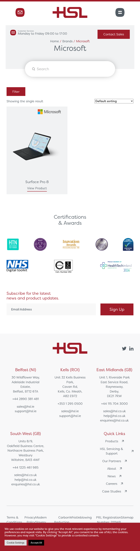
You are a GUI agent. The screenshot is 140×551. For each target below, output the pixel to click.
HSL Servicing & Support (111, 451)
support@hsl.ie (25, 411)
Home (54, 41)
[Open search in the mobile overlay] (70, 69)
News (112, 476)
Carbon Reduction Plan (61, 522)
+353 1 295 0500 (70, 403)
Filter (16, 91)
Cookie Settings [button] (15, 542)
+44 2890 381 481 (25, 399)
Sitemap (127, 517)
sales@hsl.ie (25, 406)
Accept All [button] (36, 542)
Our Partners (111, 461)
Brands (67, 41)
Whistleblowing (80, 517)
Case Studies (111, 491)
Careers (111, 484)
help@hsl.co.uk (114, 416)
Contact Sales (113, 34)
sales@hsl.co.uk (114, 411)
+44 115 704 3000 (114, 403)
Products (111, 441)
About (111, 468)
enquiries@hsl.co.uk (114, 420)
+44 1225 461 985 (25, 467)
